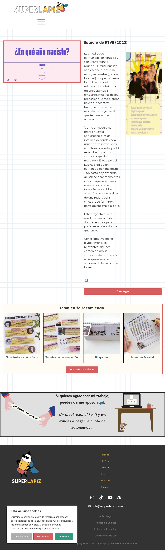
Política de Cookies (105, 522)
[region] (41, 525)
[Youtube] (110, 497)
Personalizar (21, 536)
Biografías (101, 357)
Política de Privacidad (105, 529)
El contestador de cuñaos (21, 357)
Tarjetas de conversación (61, 357)
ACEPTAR (64, 536)
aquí (100, 402)
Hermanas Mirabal (142, 357)
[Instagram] (92, 497)
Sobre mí (105, 480)
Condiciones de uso (106, 535)
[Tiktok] (101, 497)
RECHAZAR (43, 536)
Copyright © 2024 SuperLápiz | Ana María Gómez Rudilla (105, 543)
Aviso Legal (105, 516)
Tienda (105, 454)
